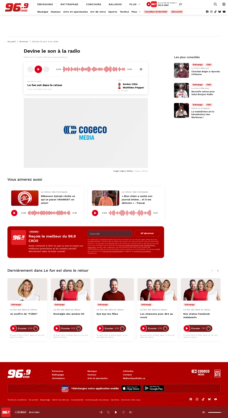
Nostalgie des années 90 (68, 313)
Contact (127, 374)
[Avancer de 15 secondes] (46, 69)
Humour (91, 374)
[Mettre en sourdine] (203, 412)
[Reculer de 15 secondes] (30, 69)
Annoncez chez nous (131, 400)
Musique (92, 371)
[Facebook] (207, 11)
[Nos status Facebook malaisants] (201, 289)
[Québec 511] (217, 376)
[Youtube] (224, 11)
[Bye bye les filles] (114, 289)
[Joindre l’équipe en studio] (180, 4)
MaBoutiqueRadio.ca (134, 378)
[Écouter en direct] (148, 4)
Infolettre (128, 371)
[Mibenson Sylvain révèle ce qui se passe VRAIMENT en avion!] (24, 198)
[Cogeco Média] (200, 374)
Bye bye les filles (107, 313)
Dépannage (45, 400)
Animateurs (58, 378)
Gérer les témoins (60, 400)
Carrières (115, 400)
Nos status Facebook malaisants (196, 315)
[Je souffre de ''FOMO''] (27, 289)
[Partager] (141, 69)
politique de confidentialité (112, 251)
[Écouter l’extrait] (38, 69)
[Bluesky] (219, 11)
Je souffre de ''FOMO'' (24, 313)
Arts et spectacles (97, 378)
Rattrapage (58, 374)
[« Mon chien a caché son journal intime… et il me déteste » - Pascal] (105, 198)
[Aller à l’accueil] (17, 7)
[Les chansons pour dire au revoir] (157, 289)
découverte (176, 12)
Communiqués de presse (97, 400)
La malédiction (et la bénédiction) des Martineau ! (202, 114)
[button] (101, 412)
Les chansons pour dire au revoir (156, 315)
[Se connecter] (223, 4)
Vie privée (33, 400)
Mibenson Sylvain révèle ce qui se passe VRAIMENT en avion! (58, 199)
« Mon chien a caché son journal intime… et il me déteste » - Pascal (137, 199)
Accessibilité (77, 400)
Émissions (57, 371)
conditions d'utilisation (142, 251)
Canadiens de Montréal (156, 12)
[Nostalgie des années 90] (71, 289)
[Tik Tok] (215, 11)
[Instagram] (211, 11)
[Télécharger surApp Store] (131, 388)
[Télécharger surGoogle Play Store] (153, 388)
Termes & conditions (17, 400)
